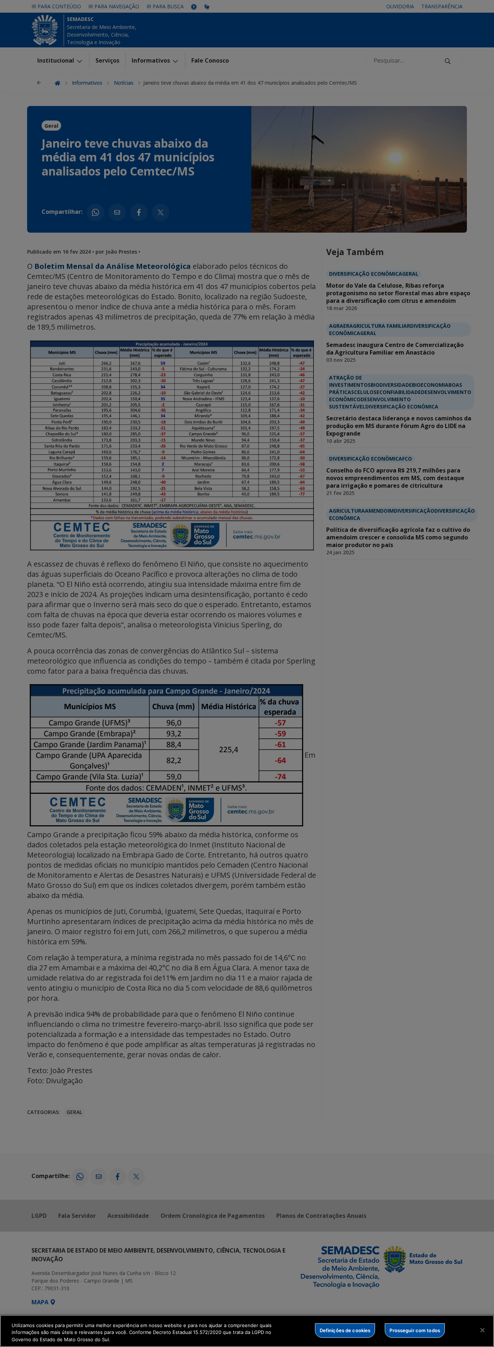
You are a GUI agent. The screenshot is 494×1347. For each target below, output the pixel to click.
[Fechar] (482, 1330)
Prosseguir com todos (414, 1330)
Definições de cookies (345, 1330)
